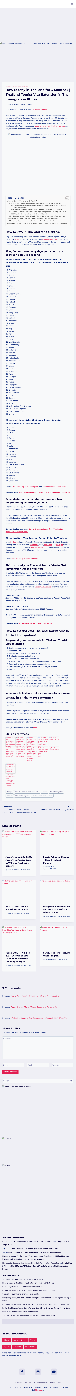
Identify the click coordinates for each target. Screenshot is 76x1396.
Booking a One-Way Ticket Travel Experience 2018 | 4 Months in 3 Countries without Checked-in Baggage (32, 754)
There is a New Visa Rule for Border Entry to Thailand (30, 214)
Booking (17, 1347)
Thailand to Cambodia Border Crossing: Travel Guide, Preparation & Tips (43, 752)
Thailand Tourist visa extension (42, 796)
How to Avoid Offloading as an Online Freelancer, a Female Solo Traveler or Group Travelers (10, 780)
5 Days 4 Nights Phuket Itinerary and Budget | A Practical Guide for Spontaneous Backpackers (21, 752)
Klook (6, 1340)
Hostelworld (30, 1347)
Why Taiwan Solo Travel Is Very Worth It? (57, 808)
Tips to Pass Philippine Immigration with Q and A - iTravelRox (35, 996)
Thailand (9, 796)
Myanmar (48, 545)
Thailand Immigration (22, 796)
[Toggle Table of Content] (66, 198)
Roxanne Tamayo (13, 104)
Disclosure (28, 1383)
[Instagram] (38, 1372)
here (35, 728)
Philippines (14, 542)
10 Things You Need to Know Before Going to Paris (22, 1279)
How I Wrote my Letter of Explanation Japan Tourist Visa (34, 1248)
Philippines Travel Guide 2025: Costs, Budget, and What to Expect (28, 1290)
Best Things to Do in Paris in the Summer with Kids (22, 1287)
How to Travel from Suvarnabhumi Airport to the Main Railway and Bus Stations (10, 752)
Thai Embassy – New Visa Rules (25, 559)
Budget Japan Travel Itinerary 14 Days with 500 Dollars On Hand (28, 1242)
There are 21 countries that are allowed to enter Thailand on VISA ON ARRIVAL (38, 209)
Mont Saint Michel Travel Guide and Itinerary (20, 1312)
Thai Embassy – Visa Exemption (25, 487)
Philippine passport (38, 547)
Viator (32, 1340)
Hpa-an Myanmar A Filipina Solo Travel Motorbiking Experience (27, 1256)
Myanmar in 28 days (50, 239)
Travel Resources (41, 1383)
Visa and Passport (21, 86)
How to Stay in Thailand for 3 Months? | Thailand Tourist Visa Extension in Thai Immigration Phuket (37, 1266)
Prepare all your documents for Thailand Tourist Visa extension (33, 221)
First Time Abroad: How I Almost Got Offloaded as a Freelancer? (34, 1252)
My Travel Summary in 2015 (54, 748)
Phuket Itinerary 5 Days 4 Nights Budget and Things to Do (34, 1007)
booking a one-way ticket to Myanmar (50, 126)
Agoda (7, 1347)
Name (6, 1065)
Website (55, 1065)
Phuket (44, 792)
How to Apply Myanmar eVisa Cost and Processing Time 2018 (44, 492)
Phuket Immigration (56, 792)
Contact (18, 1383)
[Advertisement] (38, 22)
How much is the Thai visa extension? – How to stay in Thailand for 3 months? (37, 223)
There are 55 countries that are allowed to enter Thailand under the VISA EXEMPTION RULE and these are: (40, 206)
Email (30, 1065)
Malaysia (59, 545)
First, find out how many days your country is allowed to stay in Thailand (36, 203)
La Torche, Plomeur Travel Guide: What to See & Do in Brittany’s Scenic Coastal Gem (36, 1308)
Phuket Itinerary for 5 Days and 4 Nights (35, 623)
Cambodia (34, 545)
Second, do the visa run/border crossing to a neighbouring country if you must (39, 212)
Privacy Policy (55, 1383)
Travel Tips (10, 86)
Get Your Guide (19, 1340)
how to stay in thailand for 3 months (27, 792)
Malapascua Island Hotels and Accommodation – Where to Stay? (56, 909)
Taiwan (17, 239)
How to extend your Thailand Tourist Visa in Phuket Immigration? (33, 218)
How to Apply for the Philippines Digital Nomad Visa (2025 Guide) (28, 1283)
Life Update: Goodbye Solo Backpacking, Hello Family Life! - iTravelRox (39, 1018)
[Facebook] (22, 1372)
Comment (7, 1039)
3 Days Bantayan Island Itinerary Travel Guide (20, 1294)
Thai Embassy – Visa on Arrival (54, 487)
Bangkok (9, 792)
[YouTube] (54, 1372)
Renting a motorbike (43, 587)
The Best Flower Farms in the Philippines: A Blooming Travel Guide (28, 1315)
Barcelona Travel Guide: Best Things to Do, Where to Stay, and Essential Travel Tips (35, 1304)
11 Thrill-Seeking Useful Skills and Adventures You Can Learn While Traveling (19, 809)
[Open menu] (72, 3)
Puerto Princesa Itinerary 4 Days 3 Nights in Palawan (56, 860)
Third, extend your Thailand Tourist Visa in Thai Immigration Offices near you (38, 216)
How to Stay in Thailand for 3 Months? (22, 201)
